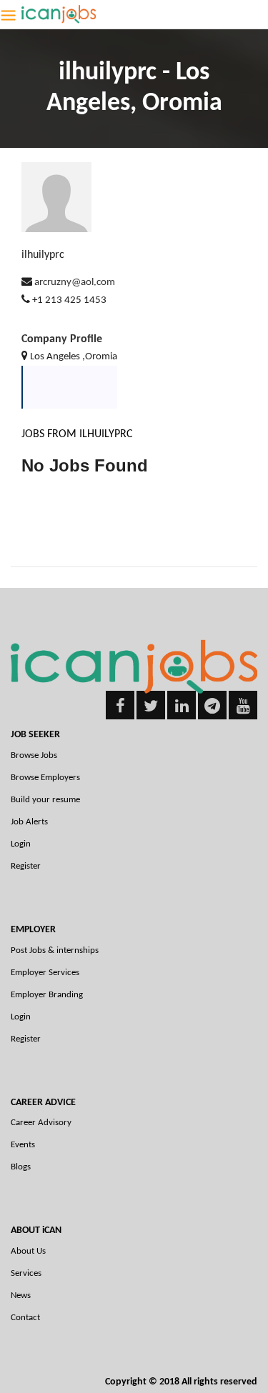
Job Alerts (29, 822)
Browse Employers (45, 777)
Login (21, 844)
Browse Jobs (34, 755)
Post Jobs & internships (55, 950)
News (21, 1295)
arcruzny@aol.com (74, 282)
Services (26, 1273)
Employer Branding (47, 994)
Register (26, 866)
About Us (28, 1251)
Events (23, 1144)
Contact (25, 1317)
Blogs (21, 1167)
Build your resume (45, 799)
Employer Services (45, 972)
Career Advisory (41, 1122)
